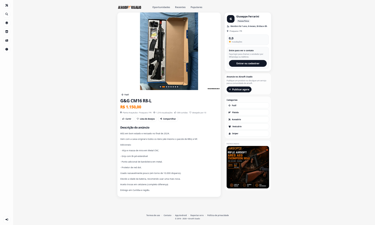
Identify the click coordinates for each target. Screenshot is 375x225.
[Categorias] (6, 23)
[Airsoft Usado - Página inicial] (129, 7)
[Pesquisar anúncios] (6, 14)
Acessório (236, 119)
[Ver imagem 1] (160, 86)
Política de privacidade (218, 215)
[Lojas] (6, 31)
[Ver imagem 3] (165, 86)
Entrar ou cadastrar (247, 63)
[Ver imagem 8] (177, 86)
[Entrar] (6, 219)
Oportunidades (161, 7)
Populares (196, 7)
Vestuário (237, 126)
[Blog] (6, 40)
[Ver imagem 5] (171, 86)
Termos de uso (153, 215)
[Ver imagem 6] (173, 86)
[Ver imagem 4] (168, 86)
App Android (181, 215)
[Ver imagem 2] (162, 86)
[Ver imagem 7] (175, 86)
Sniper (235, 133)
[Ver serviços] (6, 5)
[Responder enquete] (6, 49)
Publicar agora (240, 89)
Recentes (180, 7)
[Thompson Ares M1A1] (248, 167)
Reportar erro (197, 215)
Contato (167, 215)
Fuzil (234, 105)
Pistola (235, 112)
